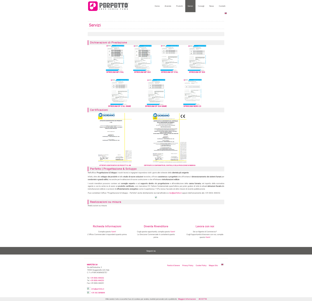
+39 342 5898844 (98, 293)
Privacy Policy (187, 266)
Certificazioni (99, 110)
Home (157, 6)
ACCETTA (203, 299)
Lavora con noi (205, 226)
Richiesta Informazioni (107, 226)
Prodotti (179, 6)
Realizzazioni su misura (105, 202)
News (211, 6)
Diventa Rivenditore (156, 226)
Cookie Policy (201, 266)
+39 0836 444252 (97, 278)
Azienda (168, 6)
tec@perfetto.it (175, 193)
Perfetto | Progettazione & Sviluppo (113, 168)
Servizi (190, 6)
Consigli (201, 6)
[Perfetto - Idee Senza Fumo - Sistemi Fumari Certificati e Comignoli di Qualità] (108, 6)
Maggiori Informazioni (187, 299)
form (113, 232)
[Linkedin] (163, 250)
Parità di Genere (173, 266)
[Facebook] (158, 250)
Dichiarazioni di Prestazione (108, 42)
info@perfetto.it (97, 289)
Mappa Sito (213, 266)
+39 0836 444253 (97, 280)
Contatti (222, 6)
